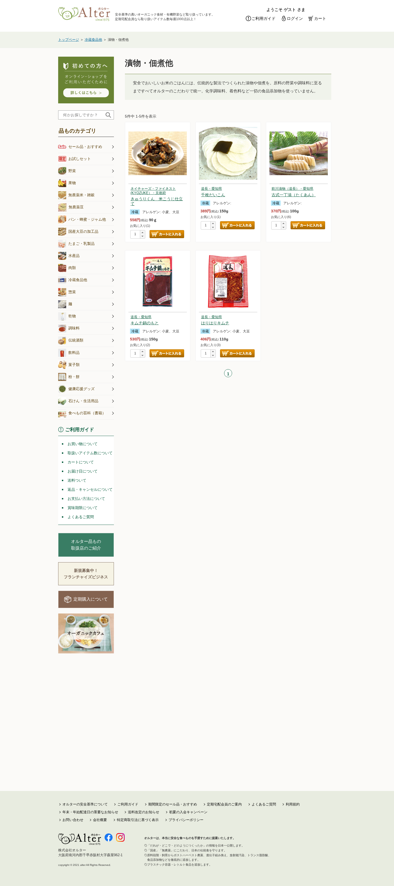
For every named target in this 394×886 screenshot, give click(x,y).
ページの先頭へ (383, 875)
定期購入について (90, 599)
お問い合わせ (72, 820)
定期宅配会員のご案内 (224, 804)
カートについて (81, 462)
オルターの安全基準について (85, 804)
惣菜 (72, 292)
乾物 (72, 316)
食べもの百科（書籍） (87, 413)
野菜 (72, 171)
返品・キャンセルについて (90, 489)
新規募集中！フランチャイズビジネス (86, 573)
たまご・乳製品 (81, 243)
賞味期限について (83, 508)
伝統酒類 (75, 340)
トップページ (68, 40)
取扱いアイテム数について (90, 453)
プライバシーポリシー (186, 820)
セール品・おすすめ (85, 146)
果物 (72, 183)
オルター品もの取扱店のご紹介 (86, 545)
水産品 (74, 255)
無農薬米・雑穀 (81, 195)
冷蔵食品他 (93, 40)
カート (320, 18)
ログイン (295, 18)
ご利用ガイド (263, 18)
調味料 (74, 328)
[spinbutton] (135, 234)
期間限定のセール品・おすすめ (172, 804)
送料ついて (77, 480)
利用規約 (293, 804)
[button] (142, 232)
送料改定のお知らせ (143, 812)
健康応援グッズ (81, 389)
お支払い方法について (86, 498)
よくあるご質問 (81, 517)
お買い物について (83, 444)
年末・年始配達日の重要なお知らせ (90, 812)
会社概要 (100, 820)
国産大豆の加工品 (83, 231)
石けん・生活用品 (83, 401)
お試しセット (79, 159)
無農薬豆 (76, 207)
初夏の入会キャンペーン (188, 812)
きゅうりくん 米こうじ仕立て (157, 198)
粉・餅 (74, 377)
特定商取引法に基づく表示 (138, 820)
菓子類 (74, 364)
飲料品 (74, 352)
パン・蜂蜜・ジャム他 (87, 219)
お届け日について (83, 471)
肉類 (72, 268)
